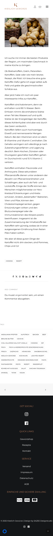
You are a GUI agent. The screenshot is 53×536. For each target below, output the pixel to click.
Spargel (4, 373)
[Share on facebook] (13, 276)
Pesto (18, 364)
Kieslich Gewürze (8, 356)
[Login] (34, 7)
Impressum (27, 472)
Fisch (3, 347)
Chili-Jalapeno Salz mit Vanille (14, 343)
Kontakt (26, 451)
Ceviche (20, 339)
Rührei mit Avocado (9, 368)
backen (36, 334)
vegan (22, 373)
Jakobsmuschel (40, 351)
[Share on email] (39, 276)
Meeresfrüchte (7, 360)
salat (23, 368)
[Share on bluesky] (33, 276)
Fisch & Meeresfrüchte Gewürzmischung (26, 347)
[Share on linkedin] (26, 276)
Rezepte (26, 445)
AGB (26, 484)
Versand (26, 466)
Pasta (44, 360)
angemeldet (21, 295)
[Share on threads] (19, 276)
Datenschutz (26, 478)
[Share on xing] (36, 276)
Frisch (4, 351)
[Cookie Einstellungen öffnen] (5, 533)
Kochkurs (23, 356)
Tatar (13, 373)
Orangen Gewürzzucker (28, 360)
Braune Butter (7, 339)
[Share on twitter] (16, 276)
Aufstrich (25, 334)
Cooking (9, 261)
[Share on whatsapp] (29, 276)
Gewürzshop (26, 439)
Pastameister (6, 364)
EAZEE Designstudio (43, 521)
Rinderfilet (37, 364)
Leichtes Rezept (37, 356)
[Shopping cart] (39, 7)
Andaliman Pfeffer (9, 334)
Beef (44, 334)
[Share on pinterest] (23, 276)
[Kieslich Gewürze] (16, 6)
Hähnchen (26, 351)
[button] (47, 6)
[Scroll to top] (48, 531)
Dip (42, 343)
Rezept (19, 261)
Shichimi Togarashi (37, 368)
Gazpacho (14, 351)
